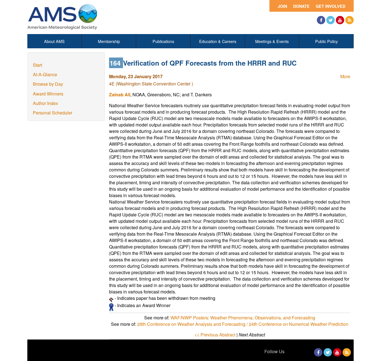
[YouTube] (340, 20)
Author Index (45, 103)
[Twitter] (330, 20)
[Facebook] (321, 20)
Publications (163, 41)
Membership (109, 41)
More (345, 76)
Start (37, 65)
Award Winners (48, 93)
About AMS (54, 41)
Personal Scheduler (52, 112)
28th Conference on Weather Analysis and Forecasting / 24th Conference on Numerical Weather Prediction (242, 324)
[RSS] (349, 20)
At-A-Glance (45, 74)
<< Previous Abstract (214, 334)
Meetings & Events (272, 41)
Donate (301, 6)
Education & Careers (217, 41)
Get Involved (330, 6)
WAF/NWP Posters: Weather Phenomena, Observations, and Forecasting (242, 317)
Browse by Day (48, 84)
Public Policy (326, 41)
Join (282, 6)
